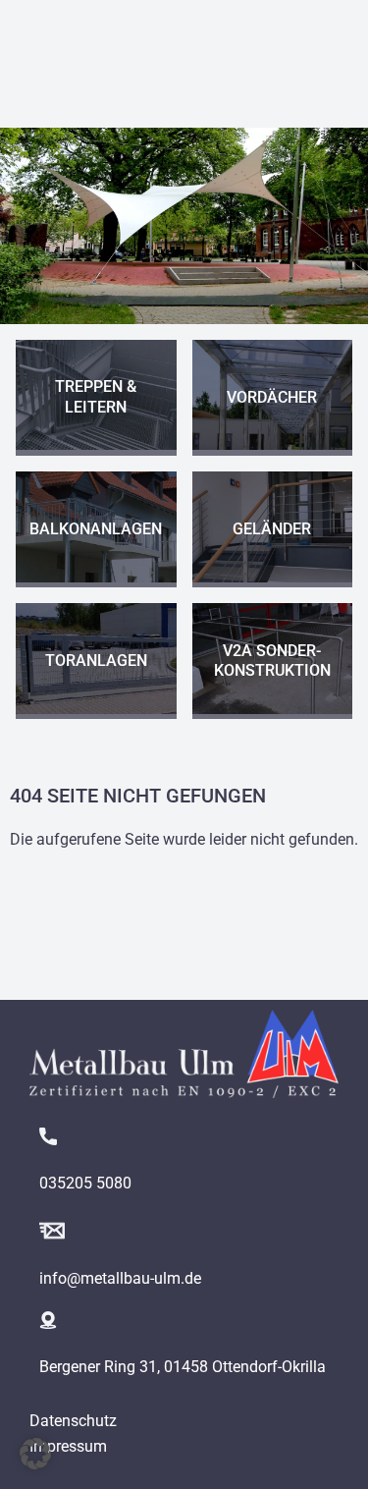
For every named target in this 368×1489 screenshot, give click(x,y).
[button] (35, 1453)
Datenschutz (73, 1420)
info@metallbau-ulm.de (120, 1278)
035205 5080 (85, 1183)
